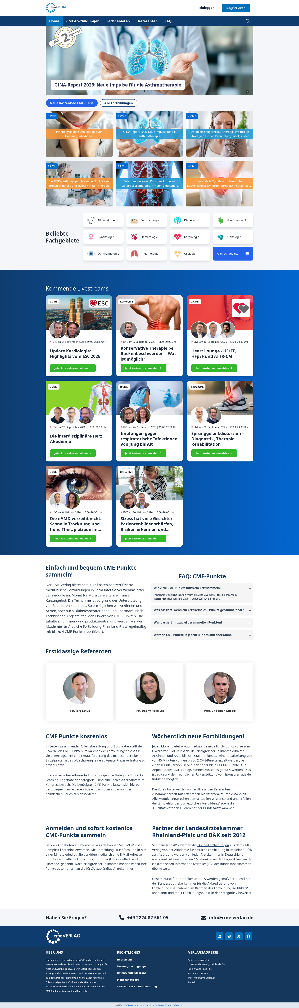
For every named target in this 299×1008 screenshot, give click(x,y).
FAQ (168, 21)
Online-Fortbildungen (213, 845)
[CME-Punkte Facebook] (248, 936)
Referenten (148, 21)
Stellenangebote (128, 979)
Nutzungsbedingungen (132, 966)
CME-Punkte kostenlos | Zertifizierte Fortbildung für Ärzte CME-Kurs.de (153, 1005)
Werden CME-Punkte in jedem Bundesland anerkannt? (193, 635)
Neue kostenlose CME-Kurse (72, 103)
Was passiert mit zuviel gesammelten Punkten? (188, 622)
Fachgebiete (117, 21)
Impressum (124, 959)
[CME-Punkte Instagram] (229, 936)
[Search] (247, 21)
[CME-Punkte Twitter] (239, 936)
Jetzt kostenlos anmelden (71, 368)
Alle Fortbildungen (118, 103)
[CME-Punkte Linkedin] (219, 936)
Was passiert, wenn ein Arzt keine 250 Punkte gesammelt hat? (199, 610)
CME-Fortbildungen (82, 21)
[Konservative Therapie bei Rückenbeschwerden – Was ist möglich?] (149, 335)
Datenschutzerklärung (132, 973)
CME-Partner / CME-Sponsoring (137, 986)
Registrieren (236, 8)
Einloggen (207, 8)
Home (54, 21)
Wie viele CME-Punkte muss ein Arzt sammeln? (187, 588)
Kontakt (192, 982)
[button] (117, 21)
